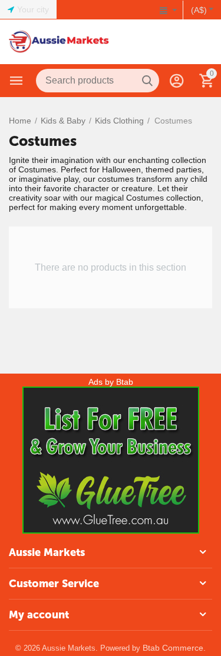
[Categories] (16, 80)
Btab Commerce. (174, 647)
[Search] (147, 80)
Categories (16, 80)
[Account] (177, 80)
